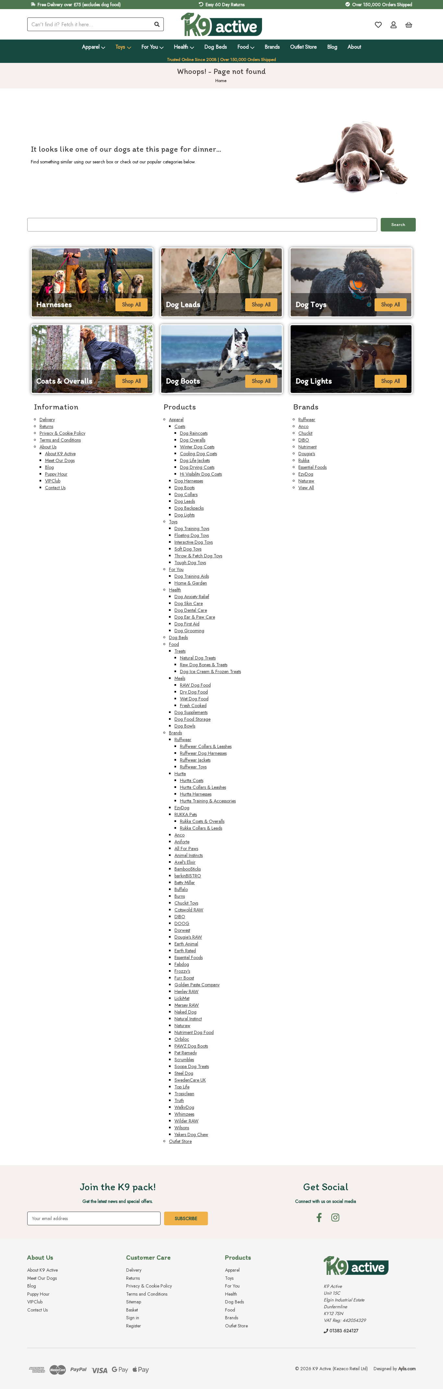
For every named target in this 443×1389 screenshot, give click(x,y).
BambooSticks (187, 869)
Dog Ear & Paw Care (194, 617)
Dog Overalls (192, 440)
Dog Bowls (184, 726)
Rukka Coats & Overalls (202, 821)
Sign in (132, 1317)
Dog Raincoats (194, 433)
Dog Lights (184, 515)
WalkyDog (184, 1107)
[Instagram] (335, 1217)
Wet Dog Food (194, 698)
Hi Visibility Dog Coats (201, 474)
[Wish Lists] (378, 24)
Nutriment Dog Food (194, 1032)
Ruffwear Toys (193, 767)
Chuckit (305, 433)
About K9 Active (60, 453)
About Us (48, 447)
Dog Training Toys (191, 528)
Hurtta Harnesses (195, 794)
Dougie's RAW (188, 937)
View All (306, 487)
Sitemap (133, 1302)
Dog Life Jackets (195, 460)
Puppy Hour (56, 474)
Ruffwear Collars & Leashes (206, 746)
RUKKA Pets (185, 814)
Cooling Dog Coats (198, 453)
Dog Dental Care (190, 610)
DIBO (179, 916)
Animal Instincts (188, 855)
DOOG (181, 923)
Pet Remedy (185, 1053)
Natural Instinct (188, 1018)
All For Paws (186, 848)
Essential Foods (188, 957)
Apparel (91, 47)
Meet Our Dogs (60, 460)
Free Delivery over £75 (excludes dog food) (79, 4)
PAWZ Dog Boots (191, 1046)
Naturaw (182, 1025)
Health (181, 47)
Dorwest (182, 930)
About (354, 47)
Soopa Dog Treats (191, 1066)
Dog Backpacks (189, 508)
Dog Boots (184, 487)
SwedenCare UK (190, 1080)
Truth (179, 1100)
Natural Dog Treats (198, 658)
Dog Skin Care (188, 603)
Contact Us (55, 487)
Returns (46, 426)
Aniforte (181, 841)
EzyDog (181, 807)
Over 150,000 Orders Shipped (382, 4)
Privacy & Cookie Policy (62, 433)
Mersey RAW (186, 1005)
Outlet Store (303, 47)
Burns (179, 896)
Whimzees (184, 1114)
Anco (179, 835)
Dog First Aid (186, 624)
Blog (332, 47)
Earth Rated (185, 950)
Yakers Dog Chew (191, 1134)
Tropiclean (184, 1093)
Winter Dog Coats (197, 447)
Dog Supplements (191, 712)
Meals (179, 678)
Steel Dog (183, 1073)
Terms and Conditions (60, 440)
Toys (120, 47)
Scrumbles (184, 1059)
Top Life (181, 1087)
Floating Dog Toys (191, 535)
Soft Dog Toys (187, 549)
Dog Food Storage (192, 719)
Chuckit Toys (186, 903)
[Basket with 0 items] (409, 24)
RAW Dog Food (195, 685)
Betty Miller (184, 882)
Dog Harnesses (188, 481)
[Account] (394, 24)
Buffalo (181, 889)
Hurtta (180, 773)
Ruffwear (182, 739)
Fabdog (181, 964)
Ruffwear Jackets (195, 760)
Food (243, 47)
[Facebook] (319, 1217)
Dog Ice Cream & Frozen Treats (210, 671)
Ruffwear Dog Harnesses (203, 753)
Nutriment (307, 447)
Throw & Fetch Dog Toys (198, 555)
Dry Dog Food (194, 692)
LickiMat (181, 998)
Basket (132, 1310)
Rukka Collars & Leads (201, 828)
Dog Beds (215, 47)
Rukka (303, 460)
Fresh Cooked (193, 705)
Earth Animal (186, 944)
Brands (272, 47)
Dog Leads (184, 501)
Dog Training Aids (191, 576)
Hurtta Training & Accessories (208, 801)
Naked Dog (185, 1012)
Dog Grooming (189, 630)
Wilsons (181, 1127)
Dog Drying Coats (197, 467)
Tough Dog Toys (190, 562)
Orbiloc (181, 1039)
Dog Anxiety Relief (191, 596)
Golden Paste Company (197, 984)
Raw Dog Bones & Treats (203, 664)
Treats (180, 651)
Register (133, 1326)
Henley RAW (186, 991)
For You (149, 47)
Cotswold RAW (188, 910)
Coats (179, 426)
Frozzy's (182, 971)
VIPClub (52, 481)
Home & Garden (190, 583)
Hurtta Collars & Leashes (203, 787)
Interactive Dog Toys (193, 542)
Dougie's (306, 453)
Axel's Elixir (185, 862)
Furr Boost (184, 978)
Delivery (47, 419)
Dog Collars (186, 494)
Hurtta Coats (191, 780)
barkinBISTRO (187, 876)
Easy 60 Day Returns (225, 4)
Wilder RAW (186, 1121)
